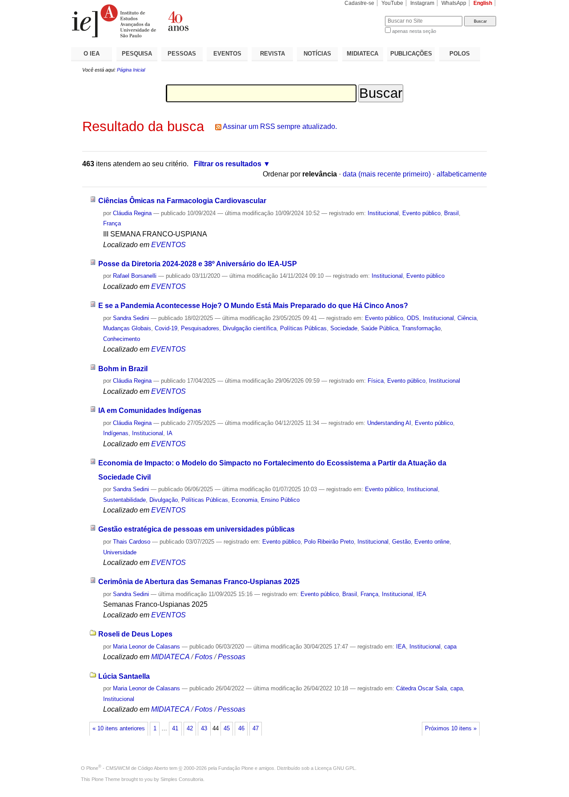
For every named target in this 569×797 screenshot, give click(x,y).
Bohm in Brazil (123, 368)
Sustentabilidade (124, 500)
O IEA (92, 53)
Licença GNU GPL (335, 768)
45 (227, 728)
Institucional (383, 213)
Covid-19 (166, 328)
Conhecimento (121, 339)
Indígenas (115, 433)
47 (255, 728)
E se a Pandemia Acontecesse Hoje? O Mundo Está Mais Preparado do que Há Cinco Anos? (253, 305)
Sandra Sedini (131, 318)
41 (175, 728)
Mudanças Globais (127, 328)
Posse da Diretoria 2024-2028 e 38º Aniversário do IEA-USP (197, 264)
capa (450, 646)
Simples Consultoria (181, 779)
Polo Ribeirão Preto (329, 541)
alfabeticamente (462, 174)
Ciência (467, 318)
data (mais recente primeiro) (387, 174)
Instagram (422, 3)
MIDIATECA (362, 53)
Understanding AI (389, 423)
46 (241, 728)
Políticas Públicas (303, 328)
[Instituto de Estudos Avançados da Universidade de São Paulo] (177, 20)
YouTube (392, 3)
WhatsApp (453, 3)
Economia (244, 500)
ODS (413, 318)
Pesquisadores (200, 328)
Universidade (119, 552)
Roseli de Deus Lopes (135, 634)
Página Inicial (131, 69)
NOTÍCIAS (317, 53)
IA (169, 433)
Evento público (421, 213)
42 (190, 728)
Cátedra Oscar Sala (421, 688)
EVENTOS (227, 53)
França (112, 223)
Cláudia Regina (132, 213)
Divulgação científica (249, 328)
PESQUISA (137, 53)
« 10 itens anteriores (118, 728)
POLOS (459, 53)
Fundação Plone (235, 768)
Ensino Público (280, 500)
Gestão (401, 541)
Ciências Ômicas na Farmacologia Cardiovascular (182, 200)
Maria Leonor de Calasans (146, 646)
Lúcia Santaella (124, 676)
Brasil (451, 213)
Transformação (421, 328)
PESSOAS (182, 53)
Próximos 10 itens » (451, 728)
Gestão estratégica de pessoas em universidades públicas (196, 529)
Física (376, 380)
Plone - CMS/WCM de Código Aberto (127, 768)
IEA (421, 594)
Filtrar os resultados (227, 164)
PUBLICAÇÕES (411, 53)
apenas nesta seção (414, 31)
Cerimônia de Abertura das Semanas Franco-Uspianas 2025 (199, 581)
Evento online (431, 541)
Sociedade (343, 328)
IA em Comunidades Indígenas (149, 410)
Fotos (203, 657)
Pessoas (231, 657)
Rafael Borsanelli (134, 275)
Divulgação (163, 500)
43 (204, 728)
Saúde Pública (379, 328)
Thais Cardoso (131, 541)
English (482, 3)
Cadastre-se (359, 3)
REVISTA (272, 53)
